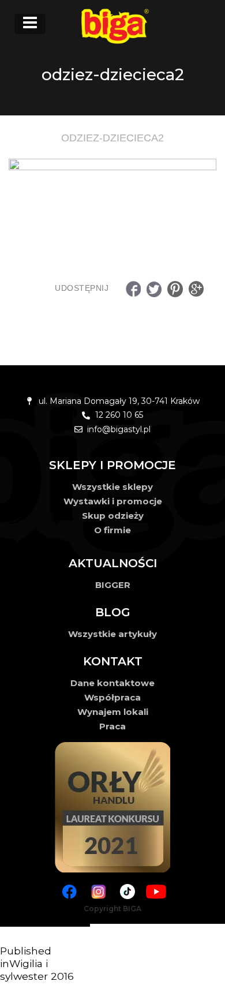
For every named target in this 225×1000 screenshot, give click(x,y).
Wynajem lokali (112, 711)
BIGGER (112, 584)
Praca (112, 726)
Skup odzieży (113, 515)
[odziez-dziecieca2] (112, 198)
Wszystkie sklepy (112, 486)
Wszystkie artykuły (112, 633)
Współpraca (112, 697)
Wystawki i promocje (112, 501)
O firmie (112, 530)
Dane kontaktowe (112, 682)
